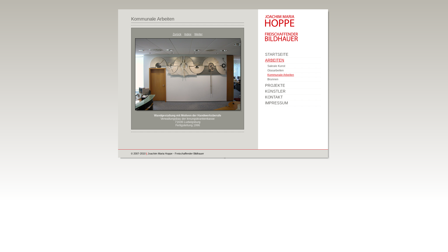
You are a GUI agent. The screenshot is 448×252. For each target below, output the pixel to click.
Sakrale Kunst (276, 66)
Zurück (177, 34)
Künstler (275, 91)
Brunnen (272, 79)
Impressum (276, 103)
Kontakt (274, 97)
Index (187, 34)
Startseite (276, 54)
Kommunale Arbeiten (152, 18)
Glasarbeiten (275, 70)
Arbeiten (274, 60)
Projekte (275, 86)
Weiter (198, 34)
